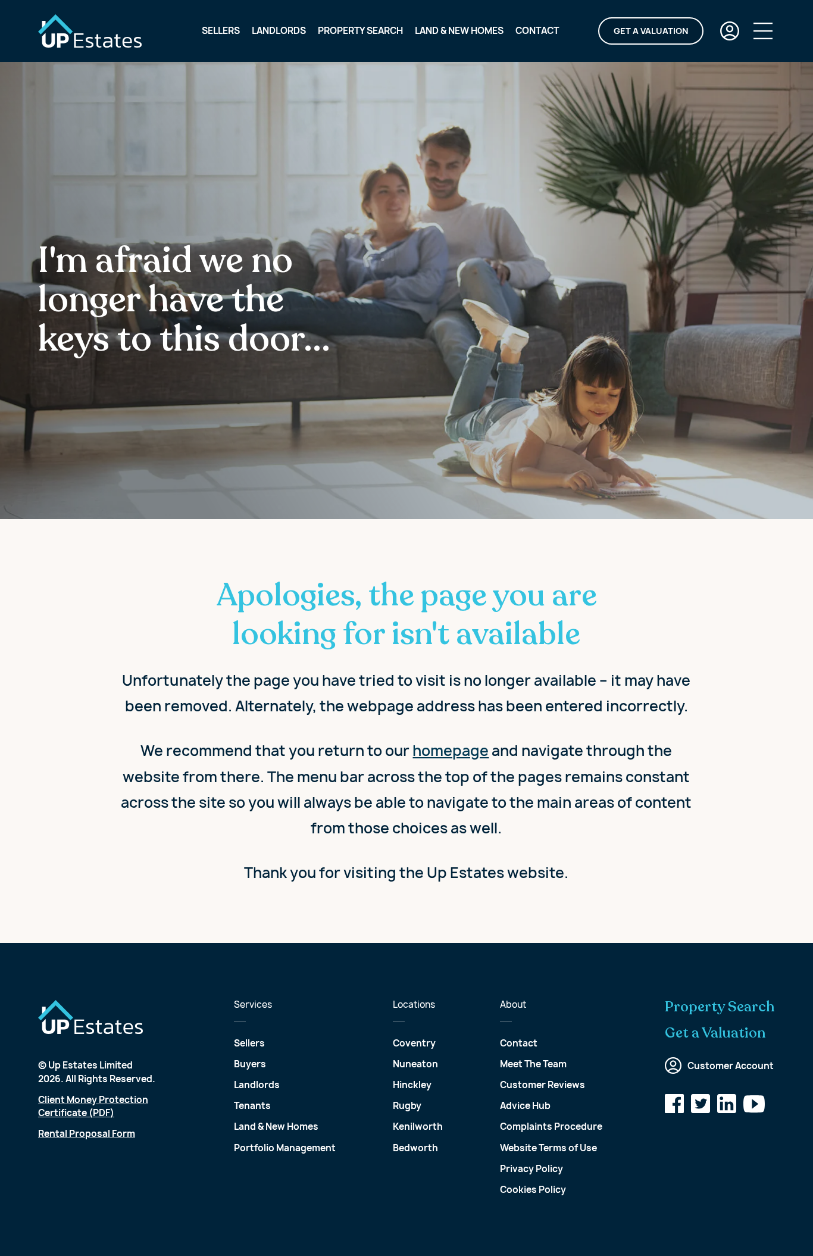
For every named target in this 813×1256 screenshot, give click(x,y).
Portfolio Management (285, 1148)
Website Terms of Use (548, 1148)
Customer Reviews (542, 1085)
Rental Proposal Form (86, 1133)
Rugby (407, 1105)
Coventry (414, 1043)
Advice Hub (525, 1105)
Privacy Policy (531, 1169)
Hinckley (412, 1085)
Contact (537, 30)
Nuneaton (415, 1064)
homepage (450, 751)
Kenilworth (418, 1126)
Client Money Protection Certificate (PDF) (93, 1106)
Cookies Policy (533, 1189)
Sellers (221, 30)
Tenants (252, 1105)
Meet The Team (533, 1064)
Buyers (250, 1064)
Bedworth (415, 1148)
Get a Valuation (651, 30)
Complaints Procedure (551, 1126)
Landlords (279, 30)
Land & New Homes (459, 30)
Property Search (360, 30)
